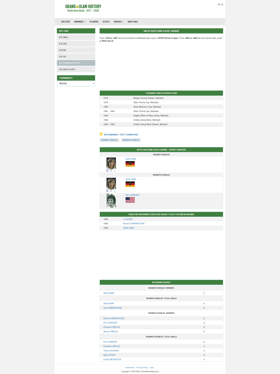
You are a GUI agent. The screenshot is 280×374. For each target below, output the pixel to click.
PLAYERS (94, 22)
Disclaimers (130, 367)
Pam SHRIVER (110, 322)
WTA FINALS (63, 37)
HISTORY (65, 22)
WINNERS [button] (79, 22)
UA (222, 4)
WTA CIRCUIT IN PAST (67, 69)
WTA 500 (62, 50)
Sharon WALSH (110, 331)
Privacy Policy (142, 367)
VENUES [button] (118, 22)
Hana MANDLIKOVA (112, 307)
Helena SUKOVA (110, 350)
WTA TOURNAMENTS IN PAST (70, 62)
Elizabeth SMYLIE (111, 327)
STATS (106, 22)
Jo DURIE (127, 219)
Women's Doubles (130, 140)
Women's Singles (109, 140)
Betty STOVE (109, 354)
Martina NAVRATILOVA (133, 223)
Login (151, 367)
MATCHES (133, 22)
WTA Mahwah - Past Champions (121, 135)
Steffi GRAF (128, 227)
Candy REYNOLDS (112, 359)
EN (219, 4)
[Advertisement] (161, 9)
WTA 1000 (63, 43)
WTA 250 (62, 56)
